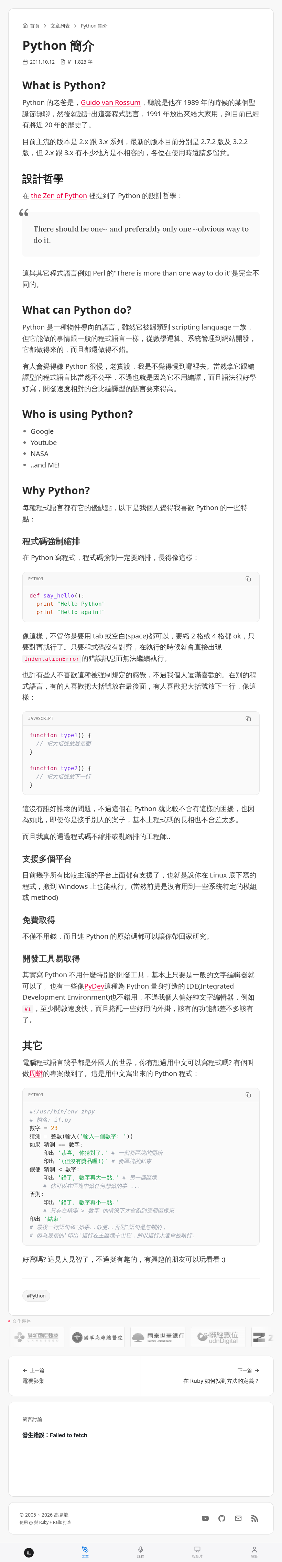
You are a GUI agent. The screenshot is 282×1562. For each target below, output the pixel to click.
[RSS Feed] (254, 1518)
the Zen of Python (59, 195)
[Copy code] (248, 579)
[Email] (238, 1518)
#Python (36, 1295)
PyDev (94, 986)
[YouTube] (205, 1518)
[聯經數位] (207, 1337)
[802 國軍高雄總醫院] (86, 1337)
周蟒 (36, 1073)
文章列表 (60, 25)
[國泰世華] (147, 1337)
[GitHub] (221, 1518)
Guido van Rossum (111, 102)
